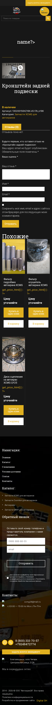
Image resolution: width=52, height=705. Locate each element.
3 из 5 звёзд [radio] (9, 160)
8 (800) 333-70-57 (27, 641)
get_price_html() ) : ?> (12, 296)
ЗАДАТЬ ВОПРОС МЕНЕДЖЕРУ (38, 3)
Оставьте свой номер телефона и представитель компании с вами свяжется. (25, 531)
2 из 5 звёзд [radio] (6, 160)
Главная (6, 457)
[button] (20, 67)
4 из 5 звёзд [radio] (12, 160)
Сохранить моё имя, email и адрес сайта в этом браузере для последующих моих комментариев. (26, 212)
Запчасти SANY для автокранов (19, 510)
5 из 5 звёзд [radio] (15, 160)
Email (6, 194)
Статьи (5, 476)
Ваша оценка (10, 156)
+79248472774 (25, 644)
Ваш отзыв (9, 166)
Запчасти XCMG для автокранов (19, 496)
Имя (5, 183)
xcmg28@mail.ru (32, 601)
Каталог (6, 462)
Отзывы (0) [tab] (12, 127)
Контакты (7, 481)
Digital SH (42, 700)
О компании (8, 467)
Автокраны (10, 505)
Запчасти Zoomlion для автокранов (21, 500)
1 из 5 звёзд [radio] (3, 160)
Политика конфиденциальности (17, 697)
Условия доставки (11, 471)
